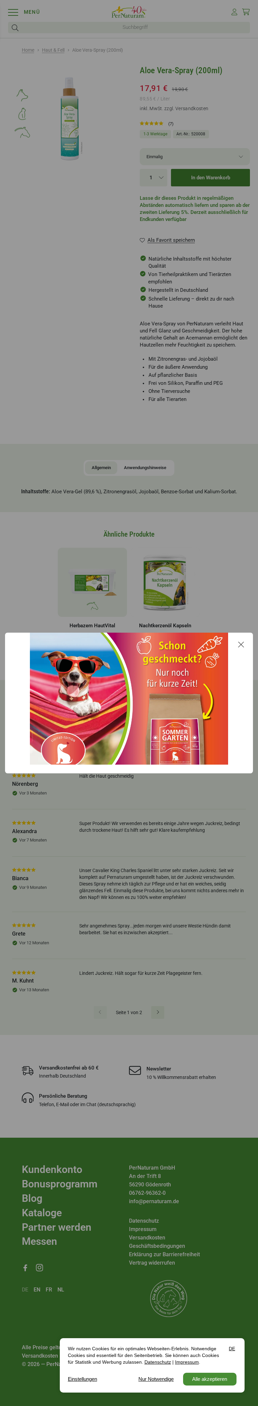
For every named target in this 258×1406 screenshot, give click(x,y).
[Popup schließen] (241, 644)
